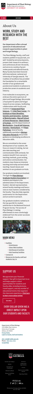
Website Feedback (10, 370)
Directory (23, 361)
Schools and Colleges (10, 361)
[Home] (16, 8)
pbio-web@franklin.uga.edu (10, 339)
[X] (13, 383)
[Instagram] (15, 383)
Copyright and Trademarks (9, 367)
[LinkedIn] (22, 383)
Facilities (9, 243)
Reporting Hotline (23, 374)
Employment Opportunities (23, 364)
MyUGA (9, 364)
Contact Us (9, 255)
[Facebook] (11, 383)
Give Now (18, 18)
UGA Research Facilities (16, 250)
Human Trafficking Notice (9, 374)
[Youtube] (20, 383)
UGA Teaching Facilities (16, 252)
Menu (4, 18)
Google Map (5, 342)
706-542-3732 (11, 341)
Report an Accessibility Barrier (23, 370)
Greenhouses (13, 245)
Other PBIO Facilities (16, 247)
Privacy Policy (6, 333)
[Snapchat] (18, 383)
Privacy (23, 367)
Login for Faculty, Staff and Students (12, 334)
